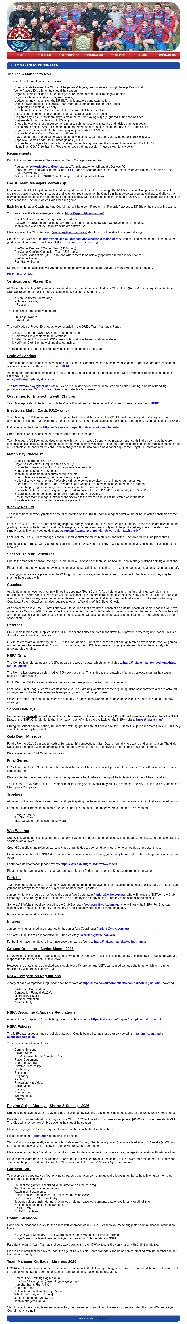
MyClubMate (101, 1318)
